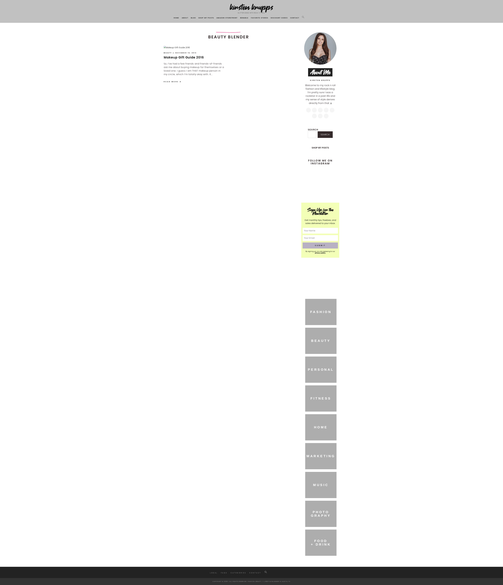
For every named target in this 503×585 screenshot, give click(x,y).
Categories (238, 573)
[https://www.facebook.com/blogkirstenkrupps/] (320, 110)
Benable (244, 18)
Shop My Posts (206, 18)
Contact (294, 18)
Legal (214, 573)
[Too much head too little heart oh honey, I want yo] (312, 190)
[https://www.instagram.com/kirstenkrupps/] (308, 110)
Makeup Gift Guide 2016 (184, 57)
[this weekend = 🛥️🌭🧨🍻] (328, 181)
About (185, 18)
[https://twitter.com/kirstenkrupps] (314, 110)
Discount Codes (279, 18)
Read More (171, 82)
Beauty (168, 53)
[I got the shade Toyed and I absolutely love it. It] (328, 172)
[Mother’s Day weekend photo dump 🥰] (328, 190)
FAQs (224, 573)
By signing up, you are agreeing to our (320, 252)
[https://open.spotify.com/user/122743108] (326, 116)
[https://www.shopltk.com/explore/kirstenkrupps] (314, 116)
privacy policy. (320, 253)
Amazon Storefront (227, 18)
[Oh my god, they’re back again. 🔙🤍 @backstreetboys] (312, 181)
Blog (193, 18)
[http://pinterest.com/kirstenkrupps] (326, 110)
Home (176, 18)
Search (313, 130)
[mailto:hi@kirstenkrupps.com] (320, 116)
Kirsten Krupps (251, 7)
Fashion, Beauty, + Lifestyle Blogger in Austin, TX (269, 581)
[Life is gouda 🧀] (312, 172)
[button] (303, 17)
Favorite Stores (259, 18)
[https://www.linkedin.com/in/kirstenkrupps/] (332, 110)
